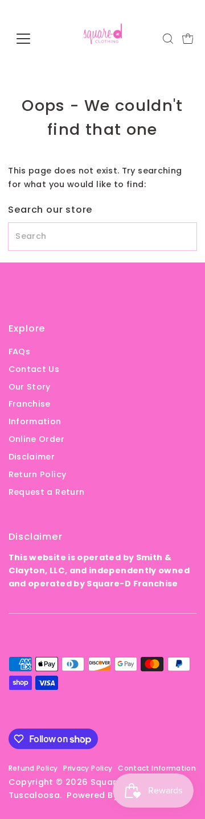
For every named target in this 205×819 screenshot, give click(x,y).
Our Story (30, 386)
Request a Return (47, 492)
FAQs (19, 351)
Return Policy (38, 474)
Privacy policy (87, 768)
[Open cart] (188, 39)
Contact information (157, 768)
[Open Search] (168, 39)
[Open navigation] (30, 38)
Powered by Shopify (110, 795)
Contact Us (34, 369)
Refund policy (33, 768)
